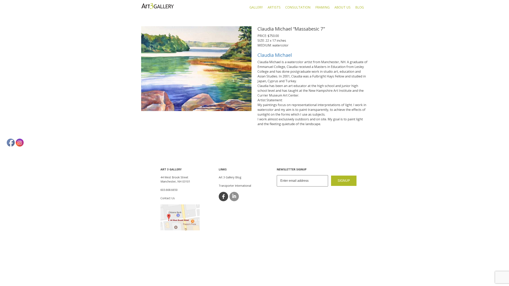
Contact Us (167, 198)
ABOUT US (342, 7)
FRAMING (322, 7)
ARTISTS (274, 7)
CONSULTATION (298, 7)
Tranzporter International (235, 185)
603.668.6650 (169, 190)
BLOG (359, 7)
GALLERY (256, 7)
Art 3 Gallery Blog (230, 177)
